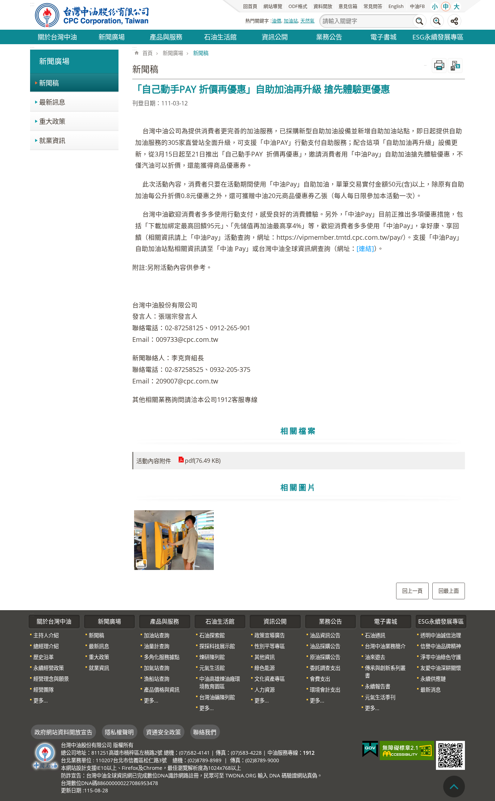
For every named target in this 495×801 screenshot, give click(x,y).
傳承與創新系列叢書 (385, 671)
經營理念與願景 (51, 678)
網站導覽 (272, 6)
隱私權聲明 (119, 732)
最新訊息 (52, 101)
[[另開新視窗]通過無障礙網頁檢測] (407, 750)
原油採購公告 (325, 657)
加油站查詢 (156, 635)
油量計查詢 (156, 646)
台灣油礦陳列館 (217, 697)
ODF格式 (297, 6)
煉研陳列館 (212, 657)
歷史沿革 (43, 657)
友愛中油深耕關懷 (440, 667)
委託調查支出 (325, 667)
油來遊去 (375, 657)
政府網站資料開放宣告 (63, 732)
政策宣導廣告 (269, 635)
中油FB (417, 6)
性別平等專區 (269, 646)
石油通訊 (375, 635)
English (396, 6)
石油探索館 (212, 635)
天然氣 (307, 20)
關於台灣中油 (57, 36)
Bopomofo (455, 65)
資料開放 (322, 6)
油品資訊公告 (325, 635)
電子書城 (383, 36)
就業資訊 (52, 140)
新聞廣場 (112, 36)
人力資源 (264, 689)
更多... (40, 700)
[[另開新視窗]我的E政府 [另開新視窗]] (370, 749)
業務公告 (329, 36)
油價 (276, 20)
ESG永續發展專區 (437, 36)
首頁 (147, 53)
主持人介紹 (46, 635)
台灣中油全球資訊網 (92, 15)
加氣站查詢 (156, 667)
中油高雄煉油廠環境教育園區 (219, 682)
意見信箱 (347, 6)
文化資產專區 (269, 678)
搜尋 (420, 21)
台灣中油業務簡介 (385, 646)
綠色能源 (264, 667)
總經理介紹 (46, 646)
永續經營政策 (48, 667)
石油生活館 (220, 36)
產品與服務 (166, 36)
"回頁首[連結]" (454, 786)
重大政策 (52, 121)
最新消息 (430, 689)
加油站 (291, 20)
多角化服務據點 (161, 657)
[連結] (365, 248)
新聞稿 (49, 82)
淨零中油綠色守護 (440, 657)
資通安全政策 (163, 732)
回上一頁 (412, 590)
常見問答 (372, 6)
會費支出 (320, 678)
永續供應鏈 (433, 678)
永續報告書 (377, 686)
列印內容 (439, 65)
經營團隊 (43, 689)
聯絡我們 (204, 732)
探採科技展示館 (217, 646)
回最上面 (448, 590)
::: (32, 48)
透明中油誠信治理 (440, 635)
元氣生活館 (212, 667)
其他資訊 (264, 657)
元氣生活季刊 (380, 697)
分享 (454, 21)
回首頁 (250, 6)
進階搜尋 (437, 21)
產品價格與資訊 (161, 689)
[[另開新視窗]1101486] (174, 540)
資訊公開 (275, 36)
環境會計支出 (325, 689)
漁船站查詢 (156, 678)
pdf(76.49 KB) (203, 461)
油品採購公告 (325, 646)
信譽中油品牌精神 (440, 646)
